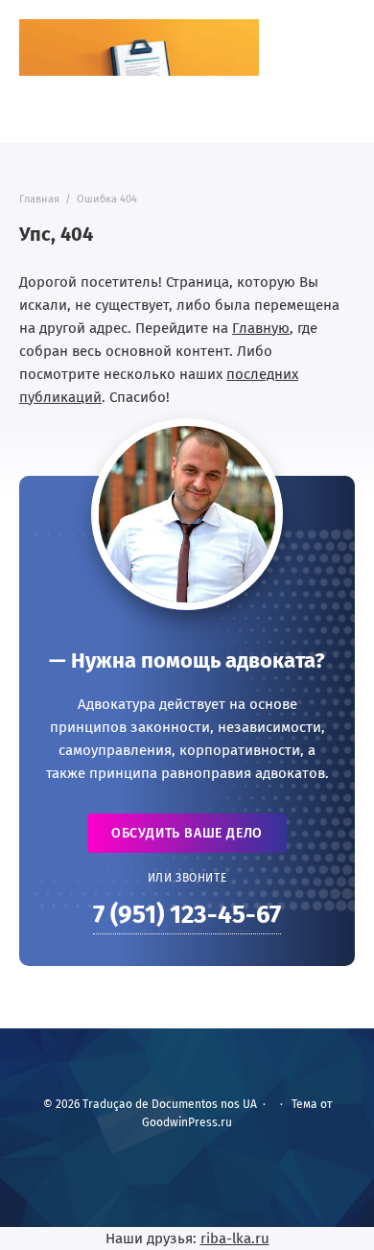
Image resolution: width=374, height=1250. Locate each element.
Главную (261, 328)
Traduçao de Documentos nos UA (139, 47)
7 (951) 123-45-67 (187, 915)
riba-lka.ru (234, 1238)
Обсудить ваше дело (187, 833)
